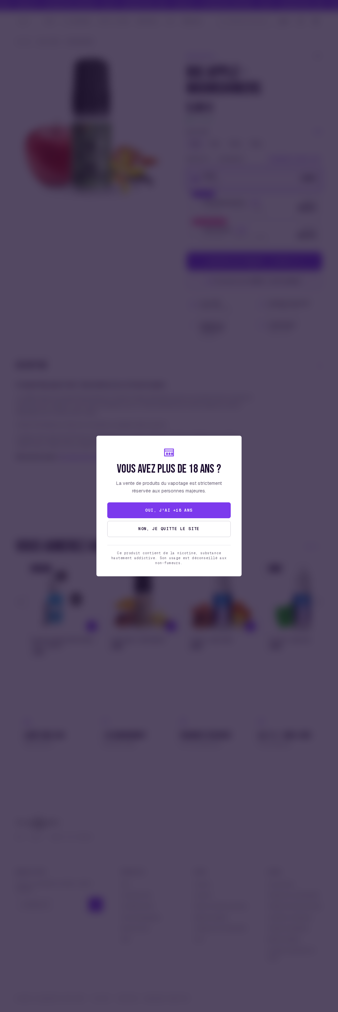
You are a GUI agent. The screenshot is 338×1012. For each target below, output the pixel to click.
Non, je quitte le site (169, 528)
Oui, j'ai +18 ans (168, 510)
